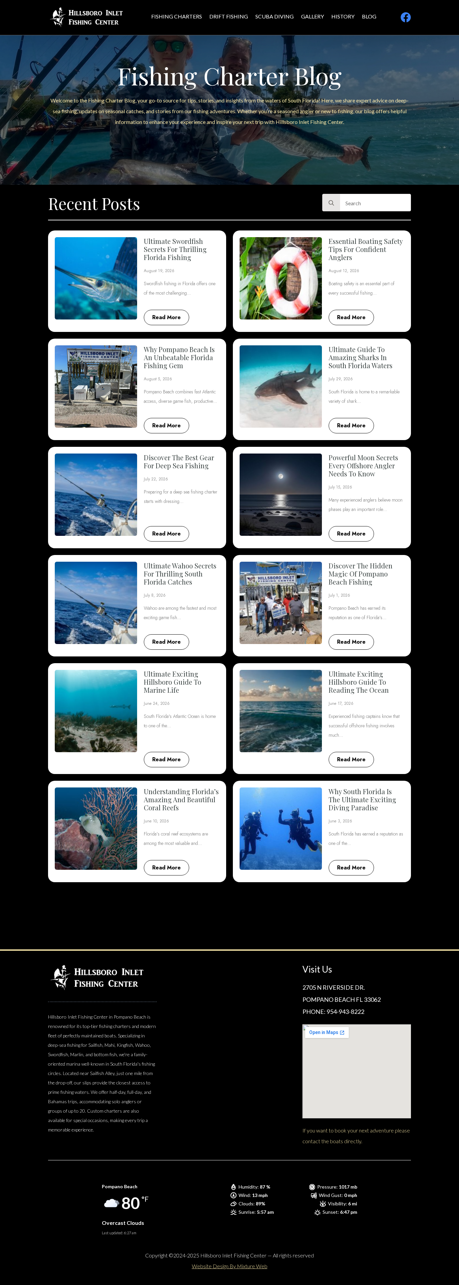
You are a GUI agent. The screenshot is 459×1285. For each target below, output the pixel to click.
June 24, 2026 (157, 703)
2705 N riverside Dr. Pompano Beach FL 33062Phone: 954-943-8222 (341, 999)
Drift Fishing (228, 16)
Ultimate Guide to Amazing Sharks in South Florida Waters (360, 357)
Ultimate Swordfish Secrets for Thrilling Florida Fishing (175, 249)
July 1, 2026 (339, 595)
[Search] (331, 203)
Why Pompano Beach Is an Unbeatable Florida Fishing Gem (179, 357)
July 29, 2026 (341, 379)
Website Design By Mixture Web (229, 1266)
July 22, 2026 (156, 479)
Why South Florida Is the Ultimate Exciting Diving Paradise (362, 799)
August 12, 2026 (344, 271)
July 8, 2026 (155, 595)
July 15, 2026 (340, 487)
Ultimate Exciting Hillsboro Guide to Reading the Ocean (359, 682)
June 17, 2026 (341, 703)
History (342, 16)
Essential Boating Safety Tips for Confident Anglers (366, 249)
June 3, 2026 (340, 821)
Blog (369, 16)
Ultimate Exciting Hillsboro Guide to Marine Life (172, 682)
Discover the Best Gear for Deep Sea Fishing (179, 462)
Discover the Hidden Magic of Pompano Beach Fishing (360, 574)
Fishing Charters (176, 16)
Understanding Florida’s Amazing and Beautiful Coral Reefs (181, 799)
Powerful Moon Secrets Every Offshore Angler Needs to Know (363, 466)
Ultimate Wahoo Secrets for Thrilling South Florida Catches (180, 574)
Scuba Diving (274, 16)
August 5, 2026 (158, 379)
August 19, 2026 (159, 271)
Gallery (312, 16)
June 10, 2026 (156, 821)
